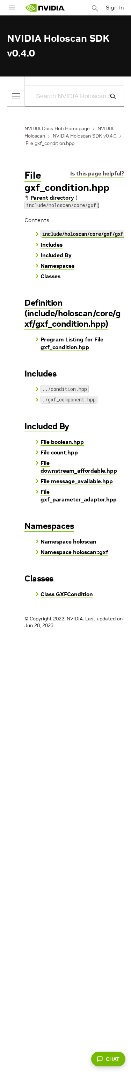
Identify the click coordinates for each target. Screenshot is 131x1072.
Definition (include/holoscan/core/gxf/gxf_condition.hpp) (72, 313)
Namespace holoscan (68, 541)
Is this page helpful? (97, 173)
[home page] (45, 8)
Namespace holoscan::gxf (74, 551)
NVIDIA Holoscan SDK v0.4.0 (84, 136)
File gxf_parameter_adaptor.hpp (79, 495)
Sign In (115, 7)
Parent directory (52, 197)
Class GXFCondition (67, 594)
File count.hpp (59, 452)
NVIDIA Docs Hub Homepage (57, 128)
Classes (50, 276)
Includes (52, 244)
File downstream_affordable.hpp (79, 466)
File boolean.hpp (62, 441)
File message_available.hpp (77, 481)
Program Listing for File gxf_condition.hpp (72, 343)
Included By (56, 255)
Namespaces (57, 265)
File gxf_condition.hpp (50, 143)
